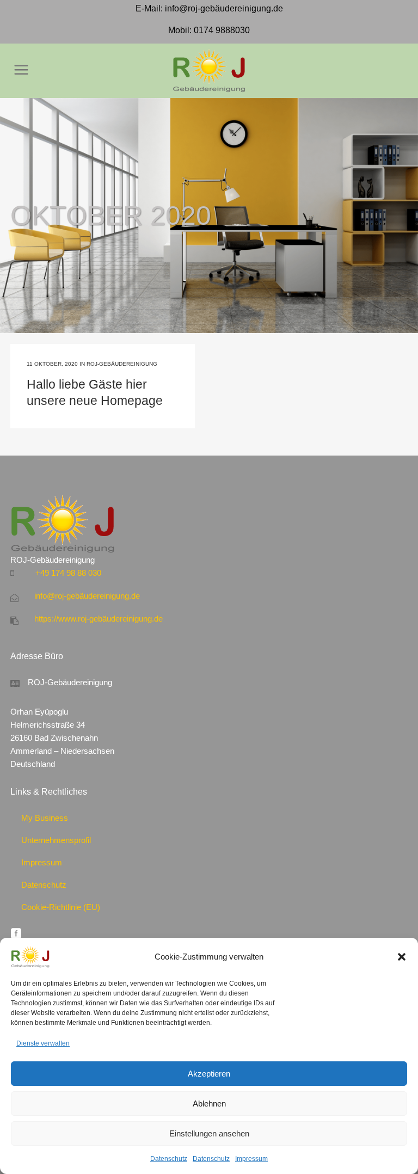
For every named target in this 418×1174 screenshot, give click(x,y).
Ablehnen (209, 1103)
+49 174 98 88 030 (68, 572)
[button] (401, 956)
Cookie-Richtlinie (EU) (60, 907)
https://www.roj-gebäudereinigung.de (98, 618)
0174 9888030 (222, 30)
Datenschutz (168, 1159)
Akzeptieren (209, 1073)
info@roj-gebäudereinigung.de (224, 8)
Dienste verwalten (43, 1043)
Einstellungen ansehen (209, 1133)
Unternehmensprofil (56, 840)
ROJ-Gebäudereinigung (122, 364)
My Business (44, 817)
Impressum (251, 1159)
